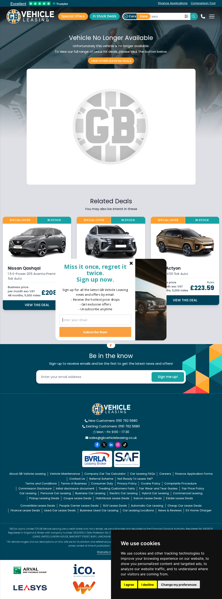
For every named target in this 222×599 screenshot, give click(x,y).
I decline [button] (147, 584)
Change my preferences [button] (179, 584)
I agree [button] (129, 584)
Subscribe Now (95, 332)
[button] (95, 272)
